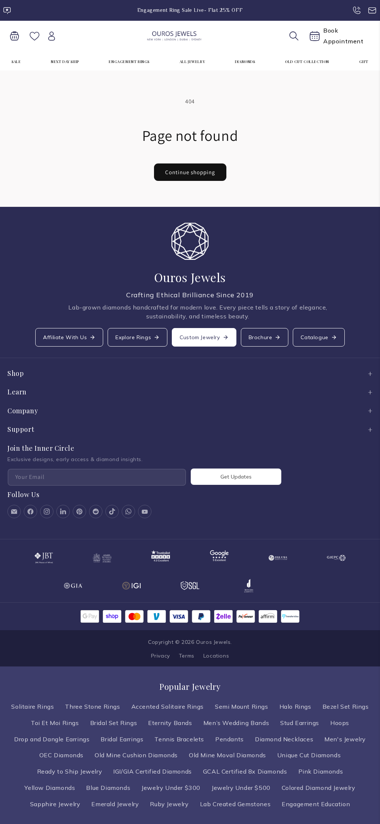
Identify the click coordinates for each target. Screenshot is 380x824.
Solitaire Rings (32, 706)
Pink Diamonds (320, 771)
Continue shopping (190, 172)
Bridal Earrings (122, 739)
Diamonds (245, 61)
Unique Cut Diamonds (309, 755)
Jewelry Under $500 (241, 787)
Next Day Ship (65, 61)
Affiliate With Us (65, 337)
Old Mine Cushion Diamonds (136, 755)
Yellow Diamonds (49, 787)
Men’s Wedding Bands (236, 723)
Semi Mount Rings (241, 706)
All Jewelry (192, 61)
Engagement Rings (129, 61)
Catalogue (314, 337)
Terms (186, 655)
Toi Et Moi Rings (55, 723)
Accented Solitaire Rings (167, 706)
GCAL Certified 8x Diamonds (245, 771)
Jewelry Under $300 (170, 787)
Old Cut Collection (307, 61)
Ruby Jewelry (169, 804)
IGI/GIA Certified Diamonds (152, 771)
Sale (16, 61)
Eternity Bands (170, 723)
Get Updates (236, 476)
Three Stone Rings (92, 706)
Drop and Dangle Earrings (51, 739)
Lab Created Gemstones (235, 804)
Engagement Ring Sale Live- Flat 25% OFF (190, 10)
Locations (216, 655)
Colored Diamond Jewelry (319, 787)
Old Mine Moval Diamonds (227, 755)
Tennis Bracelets (179, 739)
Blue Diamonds (108, 787)
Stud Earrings (299, 723)
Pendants (229, 739)
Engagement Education (316, 804)
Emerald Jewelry (115, 804)
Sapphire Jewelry (55, 804)
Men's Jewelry (345, 739)
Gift (363, 61)
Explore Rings (133, 337)
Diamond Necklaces (284, 739)
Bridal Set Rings (113, 723)
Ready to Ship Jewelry (69, 771)
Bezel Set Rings (345, 706)
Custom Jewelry (200, 337)
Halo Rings (295, 706)
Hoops (339, 723)
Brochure (260, 337)
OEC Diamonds (61, 755)
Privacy (160, 655)
